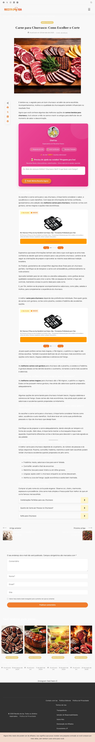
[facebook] (7, 107)
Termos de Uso (61, 705)
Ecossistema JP (62, 728)
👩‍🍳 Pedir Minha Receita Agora (36, 181)
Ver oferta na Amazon (52, 241)
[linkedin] (7, 116)
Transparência (62, 710)
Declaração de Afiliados (65, 724)
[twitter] (7, 112)
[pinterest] (7, 121)
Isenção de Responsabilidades (67, 715)
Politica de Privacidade (28, 716)
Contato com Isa (51, 700)
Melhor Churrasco (47, 22)
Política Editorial (65, 700)
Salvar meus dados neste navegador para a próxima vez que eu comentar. (32, 599)
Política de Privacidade (81, 700)
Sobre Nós (60, 719)
